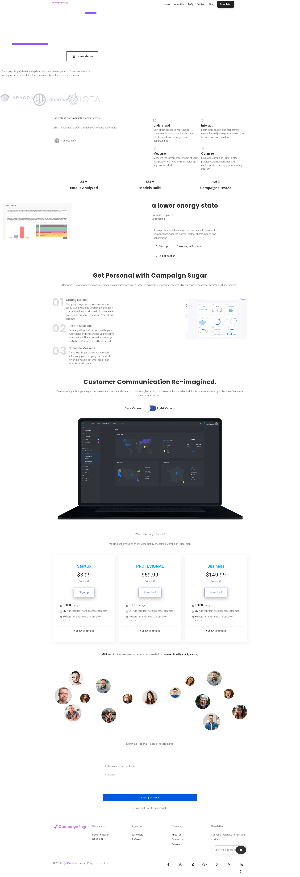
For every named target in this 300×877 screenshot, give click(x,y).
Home (167, 4)
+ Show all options (84, 630)
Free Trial (225, 4)
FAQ (190, 4)
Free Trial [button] (150, 592)
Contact (201, 4)
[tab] (162, 246)
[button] (82, 56)
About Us (179, 4)
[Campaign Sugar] (59, 2)
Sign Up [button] (84, 592)
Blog (211, 4)
